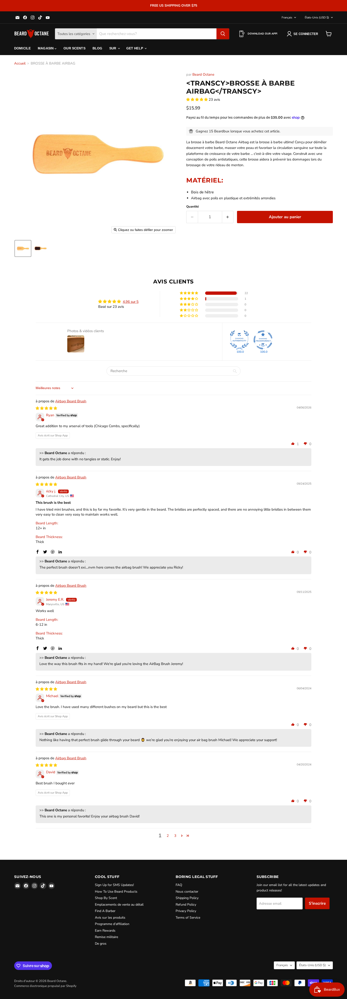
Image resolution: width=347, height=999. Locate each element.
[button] (23, 248)
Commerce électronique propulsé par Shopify (45, 986)
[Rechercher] (222, 33)
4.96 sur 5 (131, 301)
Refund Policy (186, 904)
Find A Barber (105, 911)
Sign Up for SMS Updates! (114, 885)
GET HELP (135, 48)
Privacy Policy (186, 911)
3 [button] (175, 835)
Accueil (19, 63)
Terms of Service (188, 917)
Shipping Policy (187, 898)
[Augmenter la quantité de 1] (228, 217)
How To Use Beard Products (116, 891)
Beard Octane (203, 74)
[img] (46, 408)
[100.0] (239, 339)
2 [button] (168, 835)
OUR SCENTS (74, 48)
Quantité (192, 206)
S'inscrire (317, 903)
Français (287, 17)
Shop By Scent (106, 898)
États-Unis (317, 17)
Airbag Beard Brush (70, 401)
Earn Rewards (105, 930)
